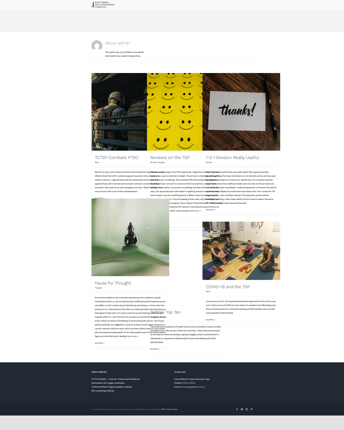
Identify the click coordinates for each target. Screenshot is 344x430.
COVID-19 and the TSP (228, 286)
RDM (163, 409)
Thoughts (161, 162)
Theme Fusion (172, 409)
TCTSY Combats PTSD (116, 157)
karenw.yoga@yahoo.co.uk (192, 386)
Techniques (154, 317)
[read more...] (195, 210)
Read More (210, 210)
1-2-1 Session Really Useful (232, 157)
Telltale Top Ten (165, 312)
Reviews (153, 162)
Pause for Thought (113, 283)
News (97, 162)
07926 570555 (188, 383)
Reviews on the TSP (170, 157)
